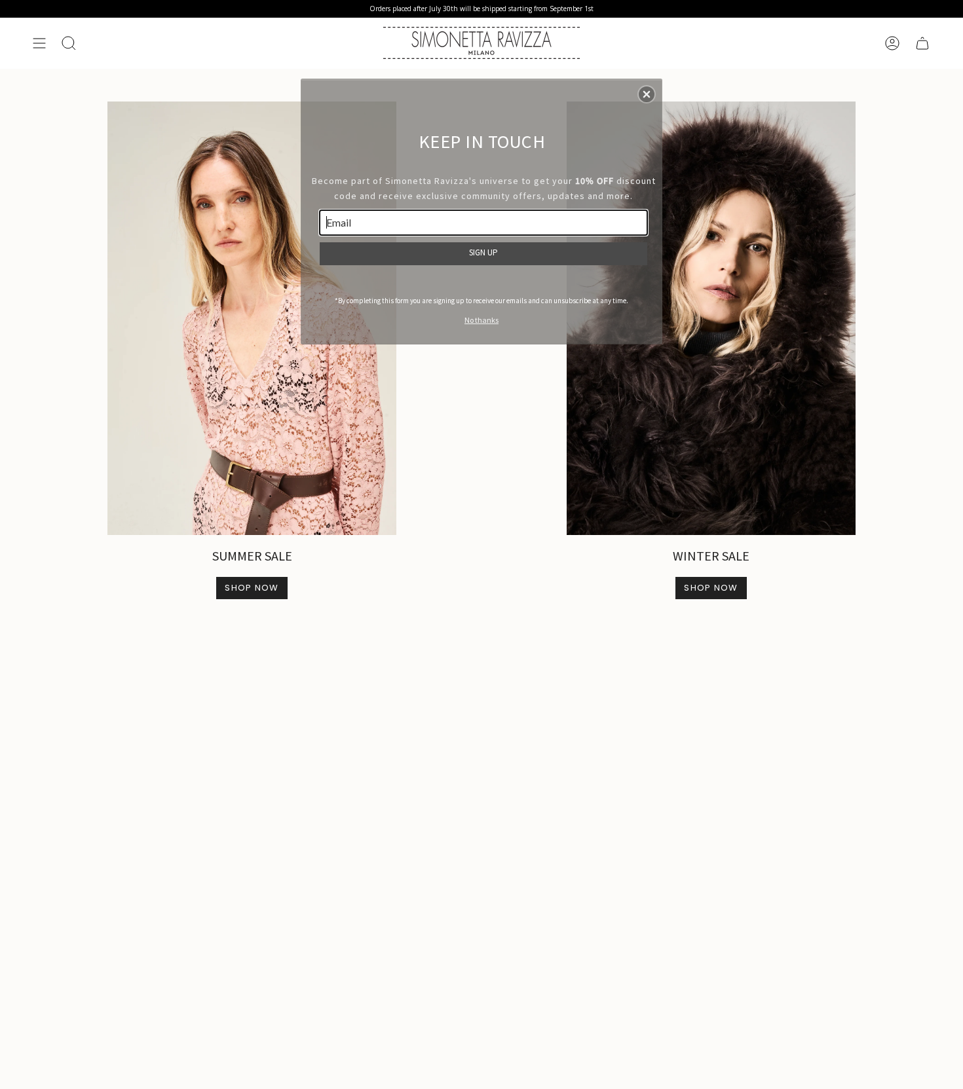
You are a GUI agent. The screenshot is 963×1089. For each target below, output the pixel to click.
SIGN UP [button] (483, 252)
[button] (646, 94)
